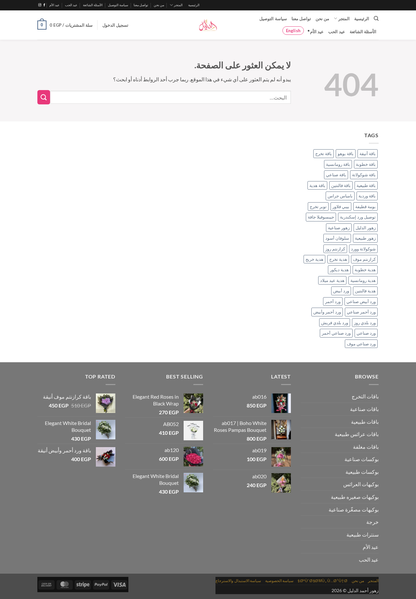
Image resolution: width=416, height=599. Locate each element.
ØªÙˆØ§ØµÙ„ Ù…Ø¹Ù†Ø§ (323, 580)
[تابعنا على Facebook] (44, 5)
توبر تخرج (318, 206)
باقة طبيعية (366, 185)
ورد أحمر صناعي (361, 311)
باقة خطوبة (366, 164)
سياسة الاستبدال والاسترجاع (238, 580)
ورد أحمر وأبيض (327, 311)
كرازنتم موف (364, 259)
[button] (115, 25)
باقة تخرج (323, 153)
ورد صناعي (366, 333)
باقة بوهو (346, 153)
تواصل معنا (141, 5)
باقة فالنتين (341, 185)
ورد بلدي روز (365, 322)
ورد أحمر (333, 301)
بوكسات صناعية (361, 459)
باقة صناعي (336, 174)
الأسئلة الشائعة (93, 5)
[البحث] (376, 18)
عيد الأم (54, 5)
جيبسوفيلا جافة (321, 217)
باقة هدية (317, 185)
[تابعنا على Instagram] (39, 5)
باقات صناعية (364, 409)
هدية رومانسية (363, 280)
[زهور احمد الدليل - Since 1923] (208, 25)
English (293, 30)
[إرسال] (43, 97)
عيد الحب (71, 5)
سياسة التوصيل (118, 5)
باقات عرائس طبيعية (357, 434)
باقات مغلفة (366, 447)
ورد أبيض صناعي (361, 301)
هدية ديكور (339, 269)
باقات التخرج (365, 396)
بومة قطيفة (365, 206)
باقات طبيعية (365, 422)
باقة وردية (367, 195)
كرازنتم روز (335, 248)
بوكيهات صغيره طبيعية (355, 497)
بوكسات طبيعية (362, 472)
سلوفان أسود (337, 238)
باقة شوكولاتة (364, 174)
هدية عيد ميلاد (332, 280)
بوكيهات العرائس (361, 484)
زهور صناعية (339, 227)
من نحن (159, 5)
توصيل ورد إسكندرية (358, 217)
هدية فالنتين (365, 290)
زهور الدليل (366, 227)
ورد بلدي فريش (334, 322)
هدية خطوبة (365, 269)
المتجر (178, 5)
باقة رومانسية (338, 164)
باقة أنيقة (367, 153)
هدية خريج (314, 259)
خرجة (372, 522)
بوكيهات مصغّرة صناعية (354, 509)
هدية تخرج (338, 259)
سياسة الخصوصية (279, 580)
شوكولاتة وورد (363, 248)
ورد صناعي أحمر (336, 333)
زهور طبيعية (365, 238)
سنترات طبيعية (362, 534)
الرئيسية (194, 5)
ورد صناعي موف (361, 343)
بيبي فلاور (340, 206)
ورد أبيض (341, 290)
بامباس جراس (340, 195)
